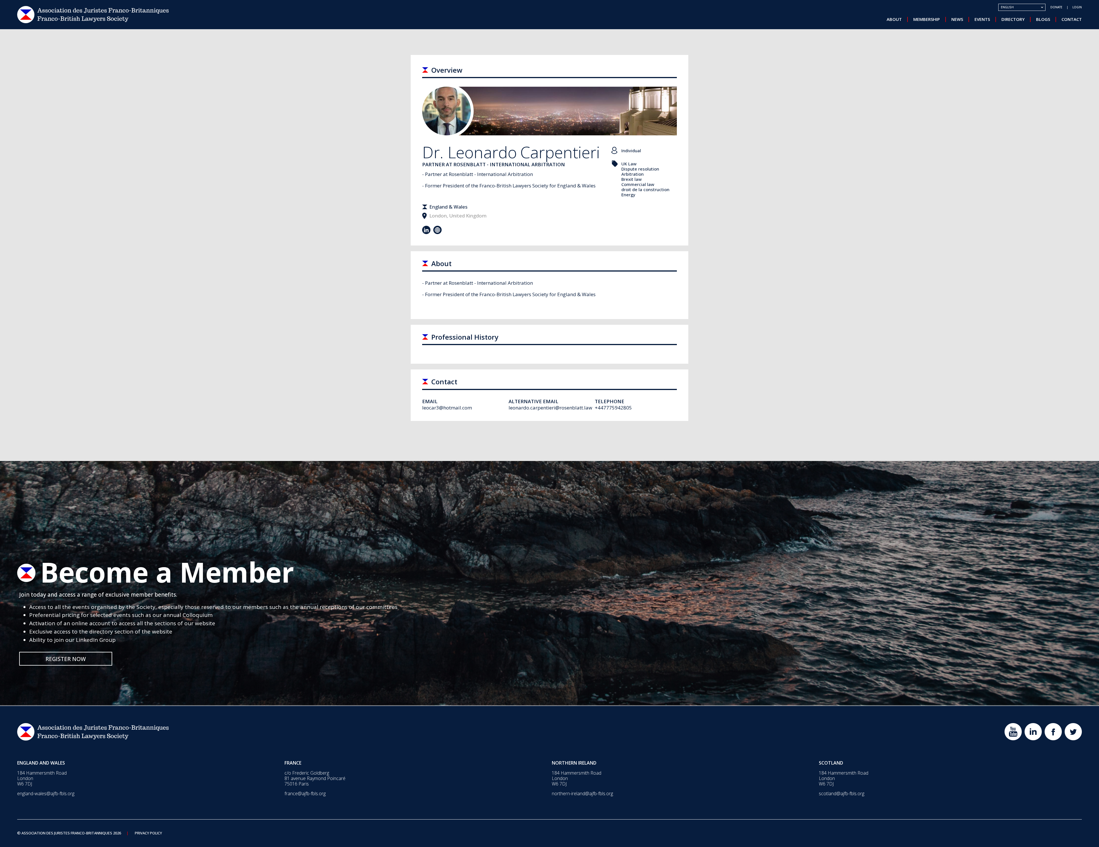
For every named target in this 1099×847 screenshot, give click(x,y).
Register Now (66, 659)
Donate (1056, 7)
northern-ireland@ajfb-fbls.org (582, 793)
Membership (926, 19)
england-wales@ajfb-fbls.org (45, 793)
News (957, 19)
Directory (1013, 19)
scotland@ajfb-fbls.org (841, 793)
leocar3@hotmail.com (447, 407)
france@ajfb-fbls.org (305, 793)
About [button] (894, 19)
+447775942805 (613, 407)
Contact (1072, 19)
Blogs (1043, 19)
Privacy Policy (148, 833)
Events (982, 19)
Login (1077, 7)
